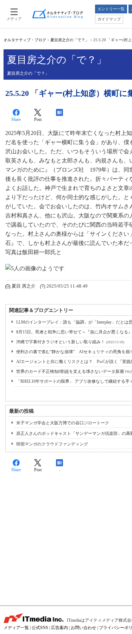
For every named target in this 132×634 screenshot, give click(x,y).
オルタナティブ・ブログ (25, 40)
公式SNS (40, 627)
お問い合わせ (83, 627)
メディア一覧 (16, 627)
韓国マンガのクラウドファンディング (52, 444)
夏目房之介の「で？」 (69, 40)
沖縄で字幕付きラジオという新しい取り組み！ (70, 341)
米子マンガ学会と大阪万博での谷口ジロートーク (62, 422)
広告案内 (59, 627)
